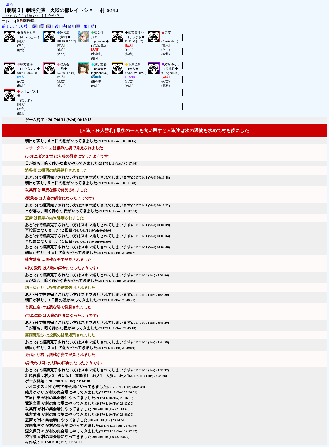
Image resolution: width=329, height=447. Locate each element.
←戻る (7, 4)
